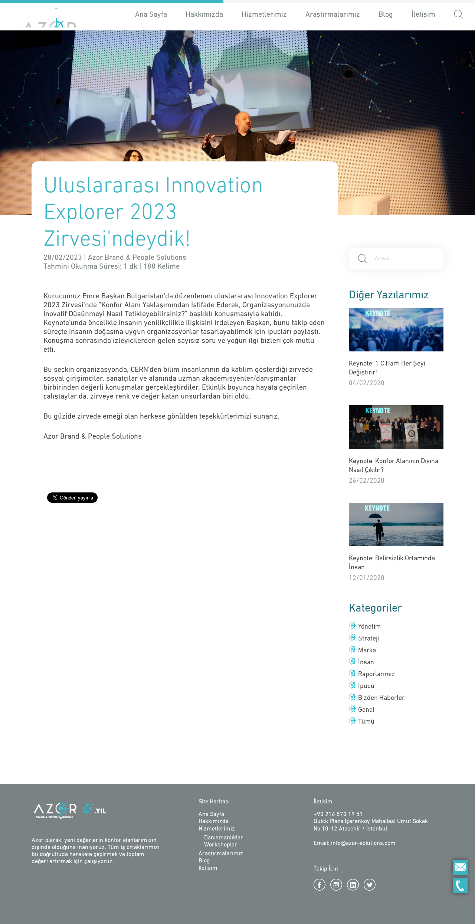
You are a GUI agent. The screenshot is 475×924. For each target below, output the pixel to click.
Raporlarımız (376, 674)
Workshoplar (220, 845)
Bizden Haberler (381, 698)
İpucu (366, 686)
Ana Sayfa (151, 15)
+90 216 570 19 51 (338, 814)
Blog (386, 15)
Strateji (368, 639)
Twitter (370, 885)
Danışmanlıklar (223, 838)
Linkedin (353, 885)
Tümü (366, 722)
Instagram (336, 885)
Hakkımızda (204, 15)
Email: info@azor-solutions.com (355, 843)
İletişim (423, 15)
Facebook (319, 885)
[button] (458, 15)
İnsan (366, 662)
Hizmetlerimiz (217, 829)
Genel (366, 710)
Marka (367, 651)
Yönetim (369, 627)
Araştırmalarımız (332, 15)
